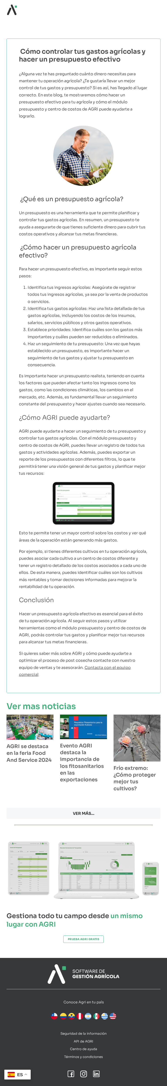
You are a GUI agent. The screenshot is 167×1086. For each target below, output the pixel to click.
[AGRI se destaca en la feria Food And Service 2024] (30, 727)
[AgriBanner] (83, 966)
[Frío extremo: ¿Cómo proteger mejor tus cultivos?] (137, 738)
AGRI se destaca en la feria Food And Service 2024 (29, 753)
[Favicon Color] (12, 6)
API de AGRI (83, 1041)
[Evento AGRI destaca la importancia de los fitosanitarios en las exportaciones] (83, 727)
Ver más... (83, 813)
